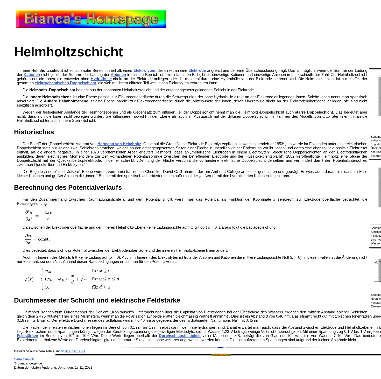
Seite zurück (24, 359)
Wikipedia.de (75, 351)
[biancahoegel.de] (91, 26)
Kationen (32, 75)
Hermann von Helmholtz (119, 144)
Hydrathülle (101, 79)
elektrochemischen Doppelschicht (65, 83)
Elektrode (197, 70)
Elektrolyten (144, 70)
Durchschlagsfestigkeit (180, 336)
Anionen (118, 75)
